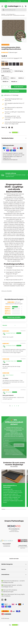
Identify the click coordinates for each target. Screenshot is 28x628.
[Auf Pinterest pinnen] (12, 127)
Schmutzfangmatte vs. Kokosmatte (10, 486)
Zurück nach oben (14, 558)
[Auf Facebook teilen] (9, 127)
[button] (25, 6)
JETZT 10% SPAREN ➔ (19, 445)
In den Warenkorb (18, 86)
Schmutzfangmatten (10, 14)
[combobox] (14, 9)
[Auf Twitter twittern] (6, 127)
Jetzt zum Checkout (14, 91)
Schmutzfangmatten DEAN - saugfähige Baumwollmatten (13, 15)
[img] (6, 331)
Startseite (3, 14)
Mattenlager (6, 618)
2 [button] (12, 406)
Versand (16, 58)
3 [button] (14, 406)
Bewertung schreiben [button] (14, 317)
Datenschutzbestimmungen (17, 454)
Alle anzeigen (14, 466)
